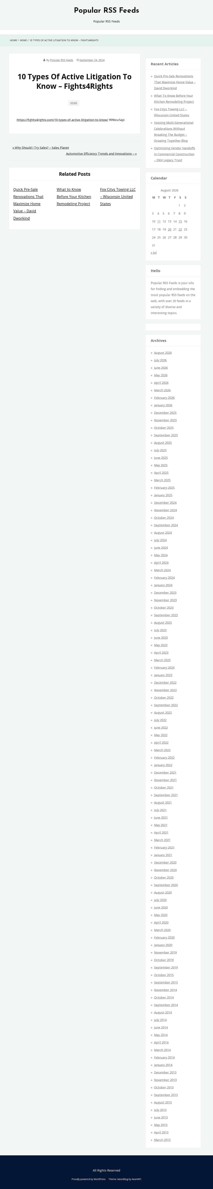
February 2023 (164, 668)
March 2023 (162, 660)
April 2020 (161, 922)
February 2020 (164, 937)
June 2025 (161, 458)
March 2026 (162, 390)
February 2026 (164, 398)
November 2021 (165, 780)
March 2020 (162, 930)
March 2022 (162, 750)
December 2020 (165, 862)
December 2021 (165, 773)
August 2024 (163, 533)
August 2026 (163, 353)
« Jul (154, 253)
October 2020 (164, 877)
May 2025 (160, 465)
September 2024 (166, 525)
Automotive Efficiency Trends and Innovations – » (101, 154)
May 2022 (160, 735)
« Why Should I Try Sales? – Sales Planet (40, 148)
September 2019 (166, 967)
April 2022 (161, 743)
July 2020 (160, 900)
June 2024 (161, 548)
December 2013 (165, 1072)
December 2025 (165, 413)
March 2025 (162, 480)
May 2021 (160, 825)
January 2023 (163, 675)
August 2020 (163, 892)
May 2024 (160, 555)
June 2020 (161, 907)
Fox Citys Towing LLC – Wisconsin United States (118, 196)
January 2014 (163, 1065)
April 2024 (161, 563)
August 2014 (163, 1012)
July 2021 (160, 810)
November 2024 (165, 510)
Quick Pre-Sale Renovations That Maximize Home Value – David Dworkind (28, 204)
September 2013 (166, 1095)
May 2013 (160, 1125)
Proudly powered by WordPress (89, 1179)
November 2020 (165, 870)
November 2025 (165, 420)
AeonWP (136, 1179)
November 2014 (165, 990)
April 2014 (161, 1042)
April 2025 (161, 473)
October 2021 (164, 788)
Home (73, 102)
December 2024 (165, 503)
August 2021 (163, 802)
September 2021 (166, 795)
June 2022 (161, 728)
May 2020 (160, 915)
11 (159, 221)
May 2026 (160, 375)
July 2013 (160, 1110)
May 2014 (160, 1035)
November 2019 (165, 952)
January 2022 (163, 765)
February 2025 (164, 488)
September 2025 (166, 435)
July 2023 (160, 630)
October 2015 (164, 975)
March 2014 (162, 1050)
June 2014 (161, 1027)
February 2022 (164, 758)
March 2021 (162, 840)
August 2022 (163, 713)
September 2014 (166, 1005)
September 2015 (166, 982)
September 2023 (166, 615)
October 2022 (164, 698)
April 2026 (161, 383)
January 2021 (163, 855)
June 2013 (161, 1117)
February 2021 (164, 847)
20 (169, 229)
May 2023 (160, 645)
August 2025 (163, 443)
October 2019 (164, 960)
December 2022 (165, 683)
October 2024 (164, 518)
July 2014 (160, 1020)
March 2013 (162, 1140)
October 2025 (164, 428)
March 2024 (162, 570)
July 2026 (160, 360)
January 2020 (163, 945)
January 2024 (163, 585)
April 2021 (161, 832)
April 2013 (161, 1132)
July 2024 (160, 540)
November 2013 (165, 1080)
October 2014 (164, 997)
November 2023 (165, 600)
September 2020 (166, 885)
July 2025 (160, 450)
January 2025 (163, 495)
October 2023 (164, 608)
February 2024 (164, 578)
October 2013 (164, 1087)
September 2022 (166, 705)
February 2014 (164, 1057)
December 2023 (165, 593)
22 (180, 229)
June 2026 (161, 368)
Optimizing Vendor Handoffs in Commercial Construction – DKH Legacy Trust (174, 154)
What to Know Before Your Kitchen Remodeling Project (74, 196)
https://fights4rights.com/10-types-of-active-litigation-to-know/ (62, 120)
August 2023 (163, 623)
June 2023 (161, 638)
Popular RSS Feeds (106, 10)
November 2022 (165, 690)
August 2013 (163, 1102)
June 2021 (161, 817)
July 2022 (160, 720)
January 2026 (163, 405)
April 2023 (161, 653)
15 (180, 221)
